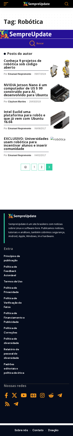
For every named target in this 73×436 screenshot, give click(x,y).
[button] (7, 3)
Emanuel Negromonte (19, 74)
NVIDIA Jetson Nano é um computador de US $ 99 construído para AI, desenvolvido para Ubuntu (26, 90)
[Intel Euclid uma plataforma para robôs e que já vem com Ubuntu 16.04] (60, 119)
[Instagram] (42, 395)
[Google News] (33, 395)
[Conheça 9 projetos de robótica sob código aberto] (60, 68)
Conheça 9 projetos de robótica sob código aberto (22, 64)
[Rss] (7, 404)
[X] (14, 395)
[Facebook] (6, 395)
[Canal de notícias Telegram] (16, 404)
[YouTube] (24, 395)
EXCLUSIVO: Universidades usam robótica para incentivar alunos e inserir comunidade (26, 143)
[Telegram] (60, 395)
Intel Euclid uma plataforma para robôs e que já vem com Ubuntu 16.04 (24, 116)
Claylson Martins (17, 101)
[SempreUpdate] (36, 4)
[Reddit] (51, 395)
